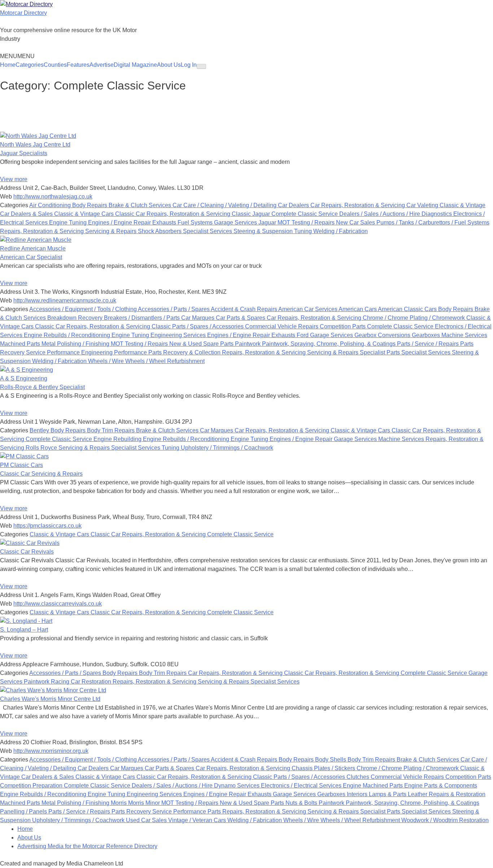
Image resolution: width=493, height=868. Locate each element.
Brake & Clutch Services (141, 205)
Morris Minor (144, 803)
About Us (169, 65)
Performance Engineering (80, 352)
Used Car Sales (147, 820)
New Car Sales (356, 222)
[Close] (201, 66)
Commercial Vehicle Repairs (282, 326)
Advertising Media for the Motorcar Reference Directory (87, 846)
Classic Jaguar (251, 214)
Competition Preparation (32, 785)
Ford (303, 335)
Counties (55, 65)
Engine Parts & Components (440, 785)
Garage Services (236, 222)
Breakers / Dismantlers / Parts (142, 318)
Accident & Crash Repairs (244, 309)
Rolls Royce (42, 448)
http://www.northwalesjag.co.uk (52, 196)
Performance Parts (138, 352)
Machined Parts (21, 344)
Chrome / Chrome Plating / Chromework (414, 318)
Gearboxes (426, 335)
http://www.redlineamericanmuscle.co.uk (64, 300)
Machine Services (464, 335)
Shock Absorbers (160, 231)
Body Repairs (90, 205)
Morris (119, 803)
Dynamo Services (237, 785)
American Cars (358, 309)
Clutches (358, 777)
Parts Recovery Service (142, 811)
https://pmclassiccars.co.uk (47, 526)
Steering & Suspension (264, 231)
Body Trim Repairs (111, 430)
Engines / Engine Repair (120, 222)
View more (13, 179)
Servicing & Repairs (111, 231)
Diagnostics (437, 214)
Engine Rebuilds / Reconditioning (68, 335)
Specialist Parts (380, 352)
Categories (30, 65)
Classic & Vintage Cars (84, 214)
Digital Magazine (135, 65)
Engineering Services (178, 335)
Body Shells (331, 759)
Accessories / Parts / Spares (174, 309)
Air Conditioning (50, 205)
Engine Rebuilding (118, 439)
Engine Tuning (68, 222)
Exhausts (165, 222)
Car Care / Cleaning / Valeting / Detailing (225, 205)
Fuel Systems (196, 222)
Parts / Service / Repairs (428, 344)
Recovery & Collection (192, 352)
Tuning (303, 231)
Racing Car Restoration (82, 682)
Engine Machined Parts (373, 785)
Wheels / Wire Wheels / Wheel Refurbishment (146, 361)
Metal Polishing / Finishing (76, 344)
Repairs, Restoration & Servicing (42, 231)
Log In (189, 65)
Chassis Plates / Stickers (324, 768)
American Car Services (308, 309)
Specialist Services (208, 231)
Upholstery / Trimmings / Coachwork (227, 448)
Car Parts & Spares (241, 318)
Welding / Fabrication (340, 231)
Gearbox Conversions (383, 335)
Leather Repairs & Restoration (446, 794)
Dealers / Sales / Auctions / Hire (380, 214)
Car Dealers (294, 205)
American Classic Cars (408, 309)
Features (78, 65)
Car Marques (198, 318)
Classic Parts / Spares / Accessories (198, 326)
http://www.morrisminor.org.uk (50, 751)
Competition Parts (343, 326)
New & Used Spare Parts (202, 344)
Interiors (358, 794)
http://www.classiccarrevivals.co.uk (57, 604)
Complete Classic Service (305, 214)
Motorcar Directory (23, 13)
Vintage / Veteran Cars (197, 820)
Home (8, 65)
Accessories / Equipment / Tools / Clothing (83, 309)
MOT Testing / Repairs (307, 222)
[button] (17, 56)
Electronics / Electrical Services (302, 785)
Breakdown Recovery (75, 318)
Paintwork (248, 344)
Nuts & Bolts (302, 803)
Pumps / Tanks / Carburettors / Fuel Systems (432, 222)
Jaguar (268, 222)
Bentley (40, 430)
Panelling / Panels (24, 811)
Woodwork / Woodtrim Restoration (445, 820)
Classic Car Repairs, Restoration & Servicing (173, 214)
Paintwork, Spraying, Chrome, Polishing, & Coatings (329, 344)
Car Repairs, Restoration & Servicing (358, 205)
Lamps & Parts (388, 794)
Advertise (102, 65)
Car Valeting (423, 205)
